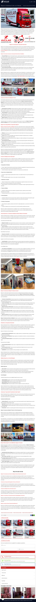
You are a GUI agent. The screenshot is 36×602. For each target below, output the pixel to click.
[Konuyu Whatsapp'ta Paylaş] (34, 515)
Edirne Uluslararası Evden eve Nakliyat (30, 527)
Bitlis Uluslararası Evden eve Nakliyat (6, 537)
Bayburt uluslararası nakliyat (17, 512)
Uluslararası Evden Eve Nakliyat (30, 5)
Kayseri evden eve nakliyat (19, 600)
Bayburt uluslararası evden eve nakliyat (6, 512)
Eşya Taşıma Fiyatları (21, 76)
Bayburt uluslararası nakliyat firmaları (27, 512)
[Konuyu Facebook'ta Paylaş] (31, 515)
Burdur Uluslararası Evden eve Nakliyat (29, 537)
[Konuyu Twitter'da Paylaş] (32, 515)
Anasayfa (24, 5)
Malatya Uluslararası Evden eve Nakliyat (5, 527)
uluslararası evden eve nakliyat (27, 600)
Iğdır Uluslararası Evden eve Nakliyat (17, 537)
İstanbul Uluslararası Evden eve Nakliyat (17, 527)
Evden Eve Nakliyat (4, 50)
